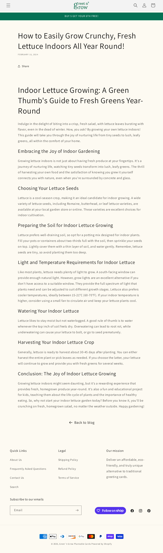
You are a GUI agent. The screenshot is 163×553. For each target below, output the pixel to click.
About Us (16, 460)
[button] (8, 5)
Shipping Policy (68, 460)
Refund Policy (67, 469)
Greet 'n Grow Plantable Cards (75, 543)
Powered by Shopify (101, 543)
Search (14, 487)
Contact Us (17, 477)
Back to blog (84, 422)
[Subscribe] (77, 510)
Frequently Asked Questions (28, 469)
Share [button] (25, 66)
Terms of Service (68, 477)
